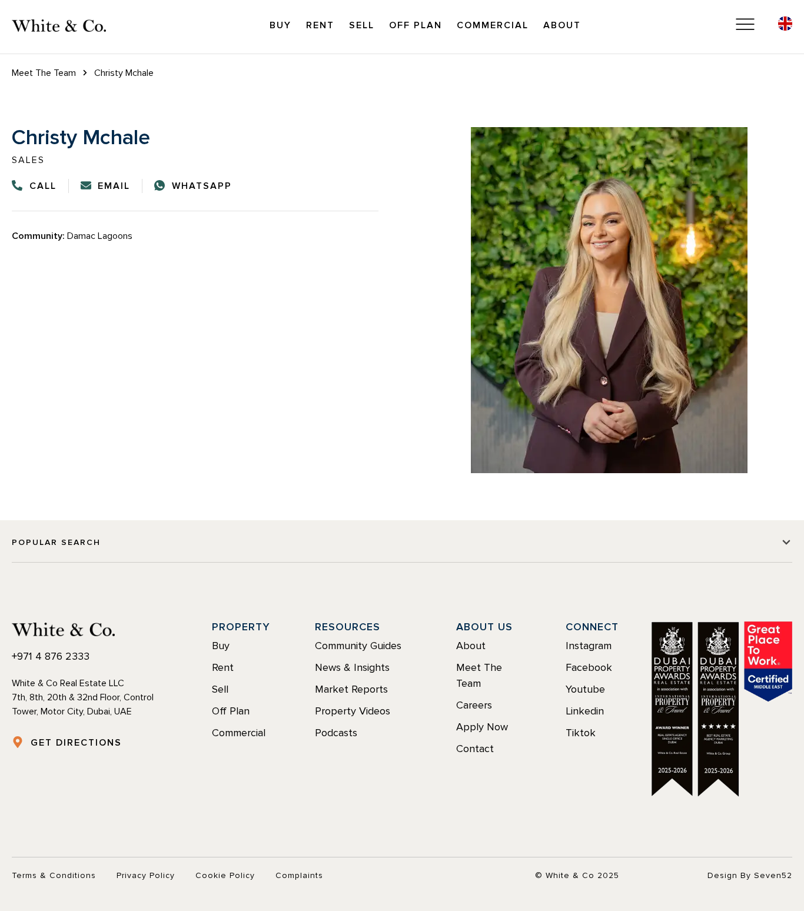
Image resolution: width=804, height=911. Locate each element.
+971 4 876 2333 (50, 656)
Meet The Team (44, 73)
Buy (280, 25)
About (562, 25)
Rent (320, 25)
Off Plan (415, 25)
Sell (361, 25)
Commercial (493, 25)
